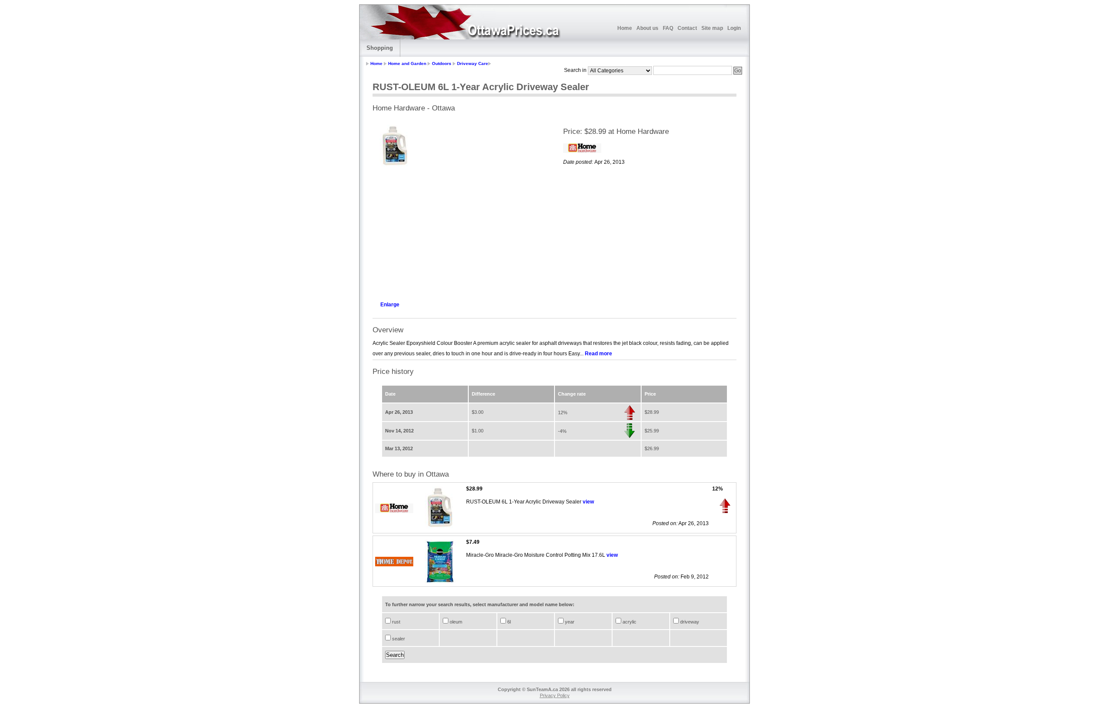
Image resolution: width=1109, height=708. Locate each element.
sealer (398, 638)
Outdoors (441, 63)
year (569, 621)
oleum (455, 621)
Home (624, 28)
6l (508, 621)
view (588, 502)
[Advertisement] (459, 232)
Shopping (379, 48)
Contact (687, 28)
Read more (598, 354)
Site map (712, 28)
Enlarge (389, 305)
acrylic (628, 621)
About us (647, 28)
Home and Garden (407, 63)
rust (395, 621)
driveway (689, 621)
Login (734, 28)
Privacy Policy (555, 695)
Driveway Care (472, 63)
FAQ (668, 28)
